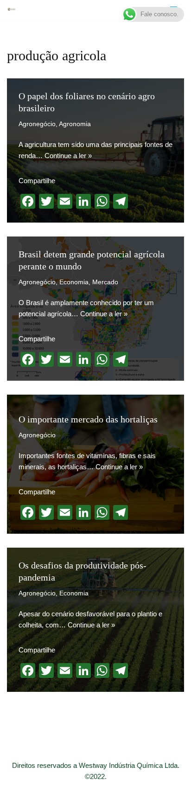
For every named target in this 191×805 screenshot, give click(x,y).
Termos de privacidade (148, 795)
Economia (74, 282)
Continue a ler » (68, 156)
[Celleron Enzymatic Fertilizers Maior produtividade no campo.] (11, 9)
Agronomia (75, 124)
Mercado (105, 282)
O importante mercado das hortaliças (88, 419)
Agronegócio (37, 124)
